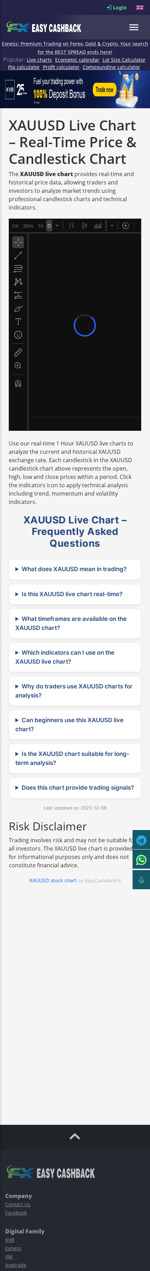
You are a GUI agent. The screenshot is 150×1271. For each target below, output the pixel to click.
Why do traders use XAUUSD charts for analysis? (74, 691)
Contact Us (17, 1204)
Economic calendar (77, 59)
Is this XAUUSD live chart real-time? (72, 594)
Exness (13, 1248)
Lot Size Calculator (124, 59)
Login (124, 7)
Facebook (16, 1212)
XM (9, 1256)
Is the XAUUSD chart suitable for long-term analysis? (72, 758)
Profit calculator (61, 67)
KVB (9, 1240)
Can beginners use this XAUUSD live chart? (69, 725)
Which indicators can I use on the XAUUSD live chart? (64, 657)
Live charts (39, 59)
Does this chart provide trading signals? (78, 787)
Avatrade (15, 1265)
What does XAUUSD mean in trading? (74, 569)
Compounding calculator (111, 67)
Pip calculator (24, 67)
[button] (140, 7)
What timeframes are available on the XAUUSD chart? (71, 623)
